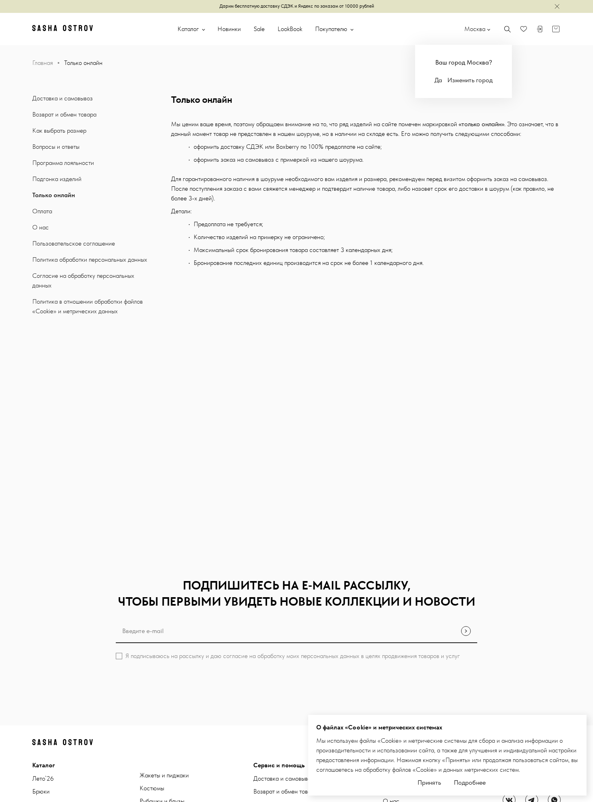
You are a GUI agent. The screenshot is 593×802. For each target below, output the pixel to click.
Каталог (188, 29)
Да (438, 80)
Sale (259, 29)
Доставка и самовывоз (62, 98)
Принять (429, 782)
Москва (474, 29)
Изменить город (470, 80)
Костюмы (152, 788)
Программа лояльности (63, 163)
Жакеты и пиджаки (164, 775)
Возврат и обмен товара (64, 114)
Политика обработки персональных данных (89, 259)
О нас (40, 227)
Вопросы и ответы (55, 146)
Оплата (42, 211)
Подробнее (470, 782)
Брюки (41, 791)
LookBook (290, 29)
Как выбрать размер (59, 130)
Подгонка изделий (56, 179)
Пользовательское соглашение (73, 243)
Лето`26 (43, 778)
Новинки (229, 29)
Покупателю (332, 29)
